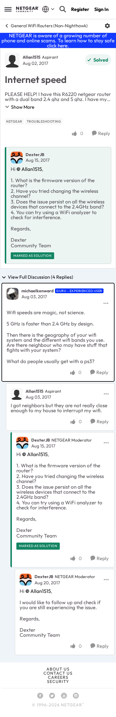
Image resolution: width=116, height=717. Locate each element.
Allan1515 (31, 57)
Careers (58, 677)
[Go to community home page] (27, 9)
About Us (58, 669)
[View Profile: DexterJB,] (17, 157)
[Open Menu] (107, 26)
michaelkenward (37, 291)
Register (80, 9)
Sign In (101, 9)
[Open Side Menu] (8, 9)
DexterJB (35, 155)
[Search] (62, 9)
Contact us (58, 673)
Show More (23, 107)
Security (58, 681)
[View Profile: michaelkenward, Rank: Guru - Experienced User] (12, 294)
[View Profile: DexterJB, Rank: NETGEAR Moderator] (22, 443)
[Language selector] (48, 9)
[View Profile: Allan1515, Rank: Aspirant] (12, 60)
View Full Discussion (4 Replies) (40, 277)
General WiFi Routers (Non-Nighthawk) (49, 25)
